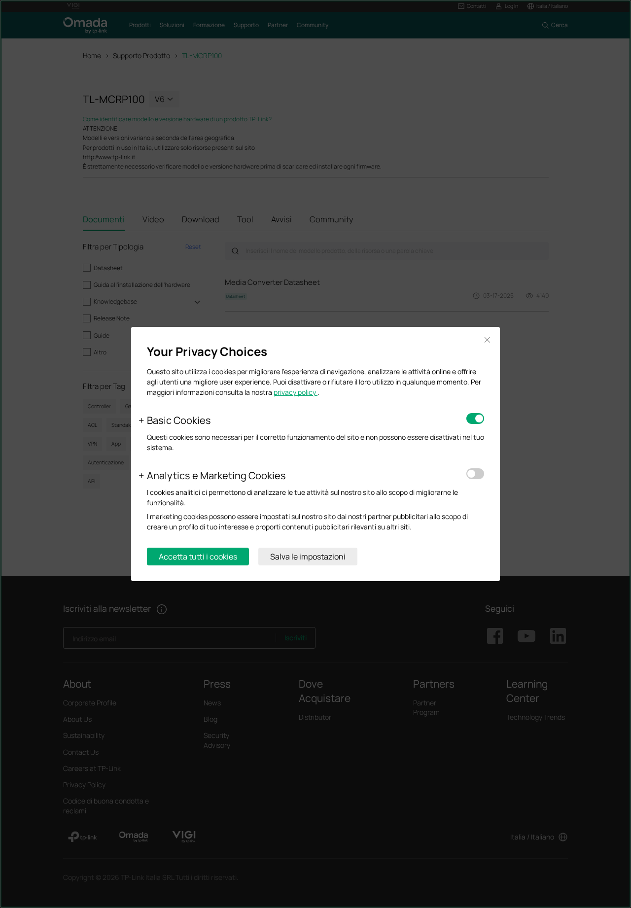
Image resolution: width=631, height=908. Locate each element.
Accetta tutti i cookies (198, 556)
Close (487, 340)
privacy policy (295, 392)
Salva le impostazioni (308, 556)
